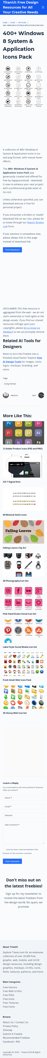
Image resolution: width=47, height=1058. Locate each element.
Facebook (8, 1041)
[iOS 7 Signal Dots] (23, 465)
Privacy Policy (10, 1026)
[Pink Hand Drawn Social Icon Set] (23, 598)
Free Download (12, 249)
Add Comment (12, 824)
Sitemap (7, 1030)
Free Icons (8, 998)
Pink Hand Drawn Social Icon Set (19, 613)
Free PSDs (8, 995)
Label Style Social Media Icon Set (20, 647)
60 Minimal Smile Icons (15, 514)
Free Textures (11, 1002)
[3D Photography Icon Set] (23, 565)
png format (10, 383)
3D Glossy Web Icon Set (15, 713)
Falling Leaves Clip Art (14, 547)
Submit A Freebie (12, 1033)
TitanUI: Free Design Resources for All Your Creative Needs (20, 7)
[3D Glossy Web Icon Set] (23, 697)
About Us (8, 1022)
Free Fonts (9, 1006)
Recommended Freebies (16, 1037)
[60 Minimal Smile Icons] (23, 499)
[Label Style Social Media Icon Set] (23, 631)
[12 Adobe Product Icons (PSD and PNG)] (23, 432)
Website (8, 815)
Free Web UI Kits (12, 991)
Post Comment (12, 861)
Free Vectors (10, 987)
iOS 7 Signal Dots (11, 481)
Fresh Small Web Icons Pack (17, 680)
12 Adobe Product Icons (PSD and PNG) (23, 448)
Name (8, 797)
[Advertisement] (23, 127)
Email (8, 806)
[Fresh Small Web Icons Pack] (23, 664)
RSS (18, 1041)
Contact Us (22, 1022)
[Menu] (43, 7)
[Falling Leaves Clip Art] (23, 532)
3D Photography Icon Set (16, 580)
